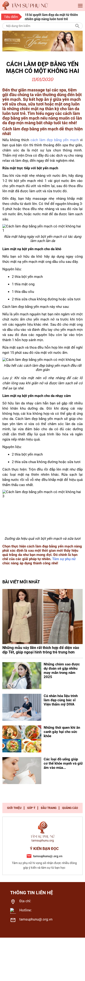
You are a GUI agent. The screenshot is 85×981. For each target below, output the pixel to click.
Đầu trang (48, 808)
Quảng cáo (70, 808)
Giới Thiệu (14, 808)
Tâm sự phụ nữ (64, 559)
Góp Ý (31, 808)
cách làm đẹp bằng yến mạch (54, 140)
